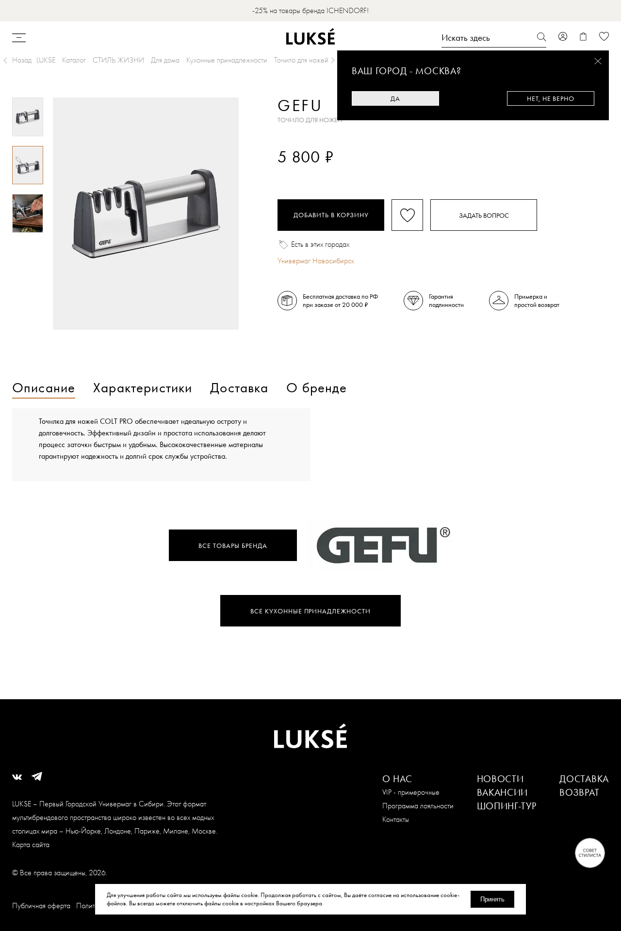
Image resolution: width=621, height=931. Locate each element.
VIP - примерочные (411, 792)
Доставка (584, 778)
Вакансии (502, 792)
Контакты (395, 819)
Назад (22, 60)
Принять (492, 899)
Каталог (74, 60)
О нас (397, 778)
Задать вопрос (484, 215)
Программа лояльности (418, 806)
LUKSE (45, 60)
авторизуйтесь (306, 173)
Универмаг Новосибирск (316, 261)
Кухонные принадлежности (226, 60)
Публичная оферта (41, 905)
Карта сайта (30, 844)
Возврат (579, 792)
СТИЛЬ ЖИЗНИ (118, 60)
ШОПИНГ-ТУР (507, 806)
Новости (500, 778)
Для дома (165, 60)
